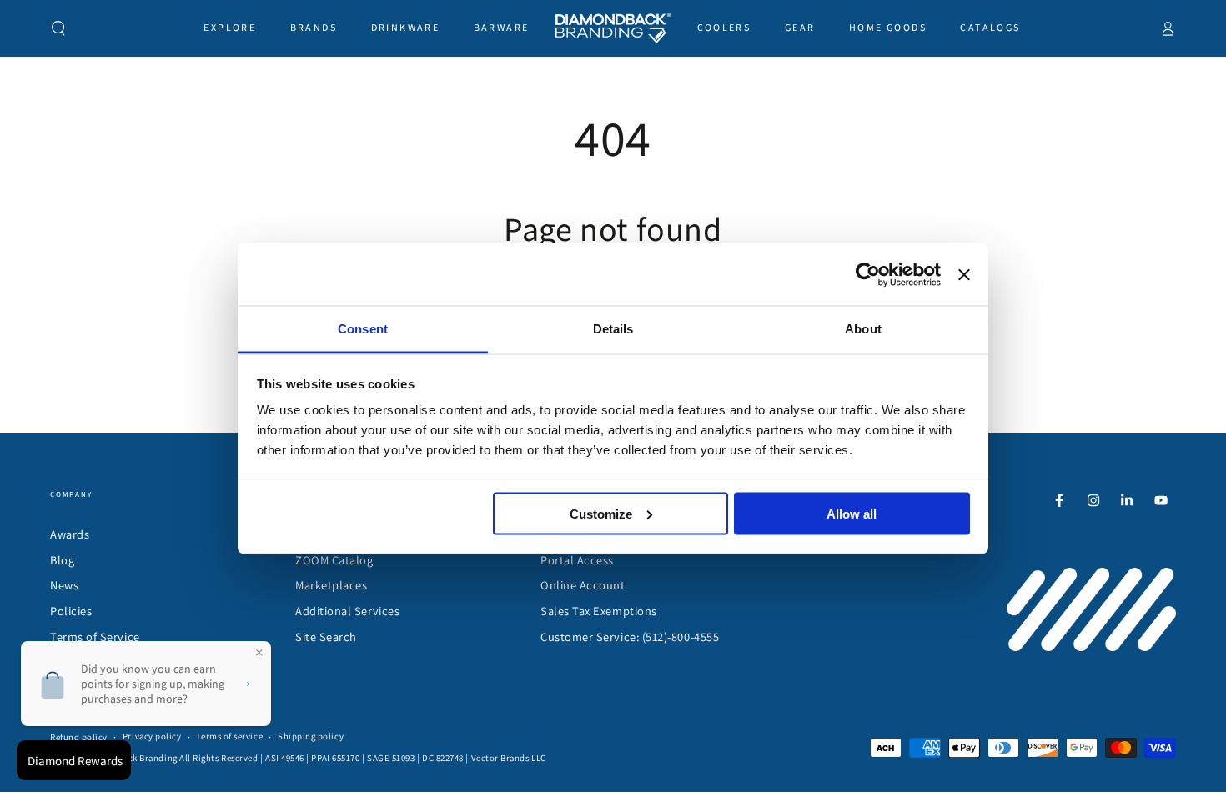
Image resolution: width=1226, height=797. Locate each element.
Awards (69, 534)
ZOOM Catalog (334, 560)
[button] (58, 28)
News (64, 585)
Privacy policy (152, 736)
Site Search (326, 636)
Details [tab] (613, 329)
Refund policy (79, 737)
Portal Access (577, 560)
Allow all (852, 513)
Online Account (583, 585)
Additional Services (347, 611)
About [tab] (863, 329)
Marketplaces (331, 585)
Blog (62, 560)
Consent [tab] (363, 329)
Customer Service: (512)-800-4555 (629, 636)
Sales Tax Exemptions (598, 611)
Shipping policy (311, 736)
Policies (71, 611)
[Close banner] (964, 274)
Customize (601, 513)
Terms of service (229, 736)
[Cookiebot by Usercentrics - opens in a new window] (868, 274)
